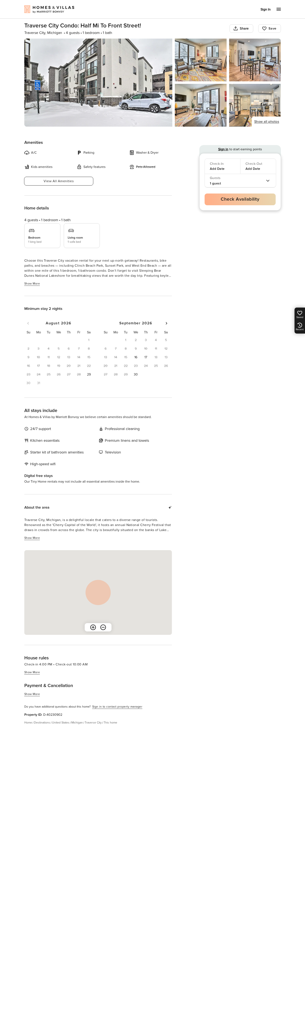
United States (60, 722)
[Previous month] (28, 323)
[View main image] (98, 83)
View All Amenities (59, 181)
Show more (32, 283)
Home (28, 722)
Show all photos (266, 122)
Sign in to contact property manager (117, 706)
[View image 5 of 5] (255, 105)
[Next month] (166, 323)
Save (272, 28)
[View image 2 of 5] (201, 60)
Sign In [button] (266, 9)
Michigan (77, 722)
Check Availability (240, 199)
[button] (89, 374)
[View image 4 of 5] (201, 105)
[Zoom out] (103, 627)
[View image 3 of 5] (255, 60)
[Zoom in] (93, 627)
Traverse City (93, 722)
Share (244, 28)
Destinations (42, 722)
